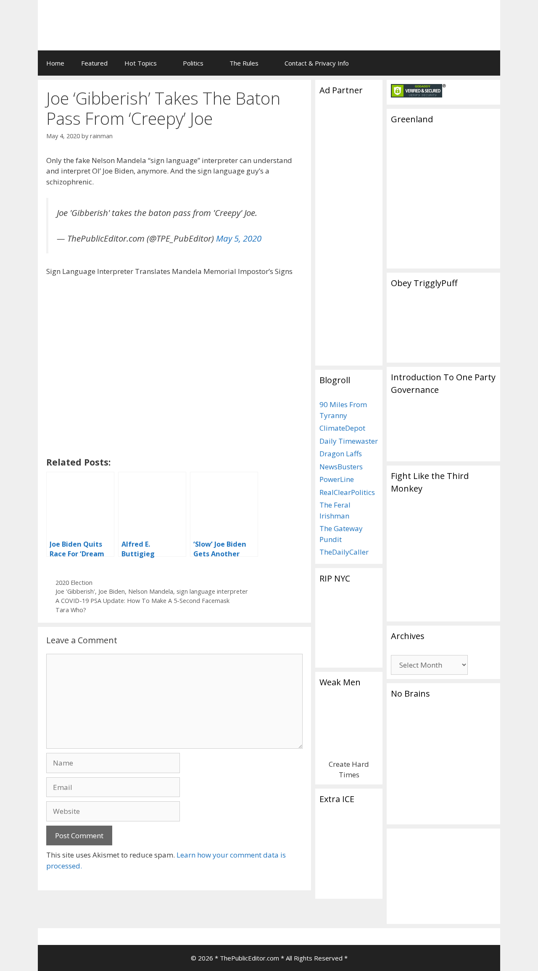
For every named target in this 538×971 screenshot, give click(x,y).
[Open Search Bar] (487, 63)
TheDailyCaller (344, 552)
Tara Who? (70, 610)
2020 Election (73, 583)
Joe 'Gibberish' (75, 591)
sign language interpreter (212, 591)
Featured (94, 63)
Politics (193, 63)
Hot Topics (140, 63)
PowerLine (336, 479)
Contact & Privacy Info (317, 63)
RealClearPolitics (347, 492)
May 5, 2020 (238, 238)
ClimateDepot (342, 428)
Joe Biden (111, 591)
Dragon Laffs (340, 453)
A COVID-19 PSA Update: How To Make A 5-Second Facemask (142, 601)
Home (55, 63)
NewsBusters (341, 466)
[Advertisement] (389, 19)
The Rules (243, 63)
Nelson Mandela (150, 591)
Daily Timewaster (348, 441)
